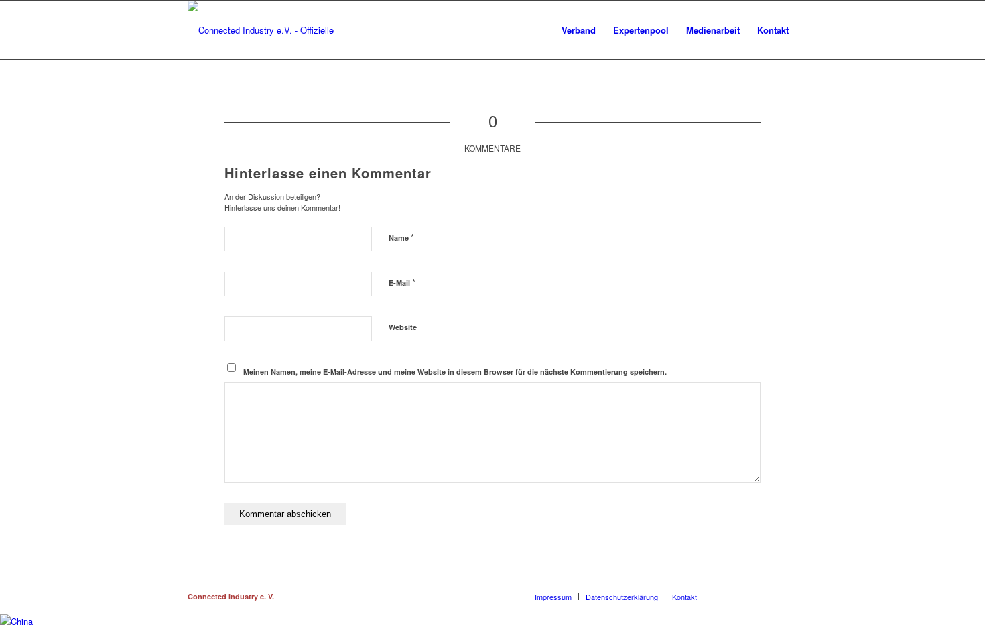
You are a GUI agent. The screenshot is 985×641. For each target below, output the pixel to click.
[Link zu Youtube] (787, 596)
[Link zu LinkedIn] (747, 596)
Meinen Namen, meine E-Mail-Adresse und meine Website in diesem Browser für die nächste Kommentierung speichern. (455, 372)
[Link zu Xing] (727, 596)
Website (403, 327)
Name (401, 237)
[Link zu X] (767, 596)
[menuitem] (578, 30)
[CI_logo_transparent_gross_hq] (276, 30)
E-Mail (402, 282)
